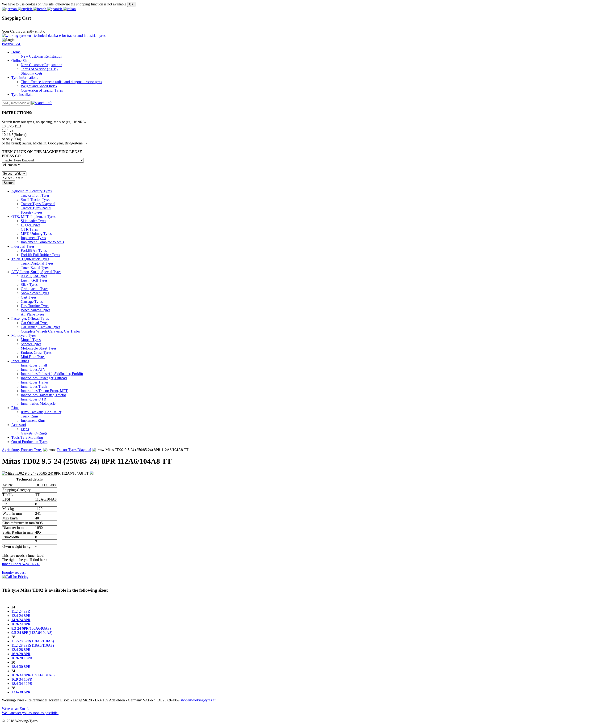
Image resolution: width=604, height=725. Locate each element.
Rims (15, 408)
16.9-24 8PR (20, 624)
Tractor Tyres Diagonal (74, 450)
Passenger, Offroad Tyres (30, 318)
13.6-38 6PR (20, 692)
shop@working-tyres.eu (198, 700)
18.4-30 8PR (20, 667)
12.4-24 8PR (20, 616)
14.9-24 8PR (20, 620)
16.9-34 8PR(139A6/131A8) (33, 675)
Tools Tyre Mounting (27, 437)
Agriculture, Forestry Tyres (31, 191)
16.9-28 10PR (21, 658)
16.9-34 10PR (21, 679)
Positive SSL (11, 44)
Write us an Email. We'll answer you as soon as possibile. (30, 711)
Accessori (18, 425)
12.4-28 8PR (20, 650)
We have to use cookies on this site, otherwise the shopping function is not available (64, 4)
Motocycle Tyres (23, 335)
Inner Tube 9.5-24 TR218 (21, 564)
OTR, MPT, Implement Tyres (33, 217)
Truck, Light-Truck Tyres (30, 259)
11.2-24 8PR (20, 611)
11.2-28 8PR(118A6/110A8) (32, 645)
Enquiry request (13, 572)
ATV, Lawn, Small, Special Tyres (36, 272)
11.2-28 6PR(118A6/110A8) (32, 641)
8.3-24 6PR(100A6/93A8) (31, 628)
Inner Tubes (20, 361)
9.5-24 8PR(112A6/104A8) (31, 633)
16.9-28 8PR (20, 654)
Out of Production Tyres (29, 442)
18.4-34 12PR (21, 684)
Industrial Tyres (22, 246)
